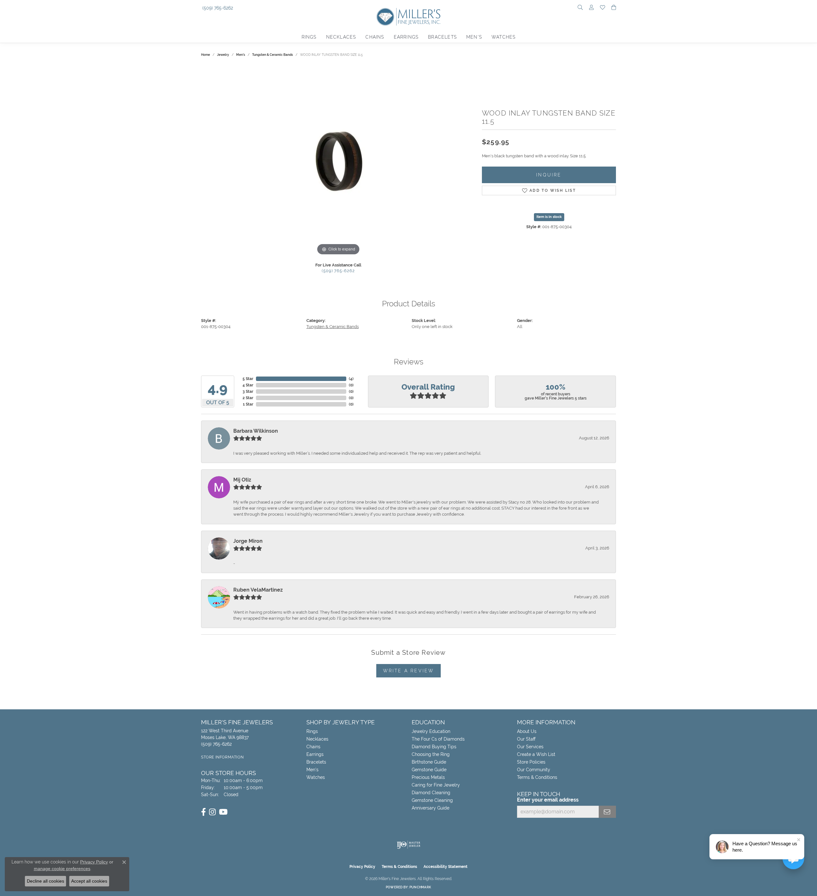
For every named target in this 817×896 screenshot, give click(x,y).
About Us (526, 731)
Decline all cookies (45, 881)
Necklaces (341, 37)
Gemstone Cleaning (432, 800)
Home (205, 54)
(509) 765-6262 (338, 270)
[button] (580, 8)
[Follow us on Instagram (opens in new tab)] (212, 812)
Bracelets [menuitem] (316, 762)
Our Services (530, 746)
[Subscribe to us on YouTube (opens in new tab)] (223, 812)
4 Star (248, 385)
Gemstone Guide (429, 769)
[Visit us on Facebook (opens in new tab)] (203, 812)
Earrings (406, 37)
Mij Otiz (242, 480)
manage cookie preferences (62, 868)
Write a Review (408, 670)
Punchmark (420, 887)
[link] (217, 8)
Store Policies (531, 762)
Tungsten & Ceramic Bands (272, 54)
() (351, 379)
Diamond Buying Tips (434, 746)
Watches (503, 37)
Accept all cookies (89, 881)
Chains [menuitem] (313, 746)
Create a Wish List (536, 754)
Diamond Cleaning (431, 792)
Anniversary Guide (430, 807)
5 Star (248, 379)
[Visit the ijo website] (409, 845)
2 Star (248, 398)
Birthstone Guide (429, 762)
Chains (374, 37)
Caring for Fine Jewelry (436, 785)
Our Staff (526, 739)
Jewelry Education (431, 731)
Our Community (533, 769)
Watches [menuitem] (315, 777)
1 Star (248, 404)
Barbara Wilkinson (255, 431)
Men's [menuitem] (312, 769)
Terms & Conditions (537, 777)
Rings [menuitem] (312, 731)
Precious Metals (428, 777)
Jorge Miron (248, 541)
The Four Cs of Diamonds (438, 739)
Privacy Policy (362, 866)
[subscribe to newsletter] (607, 812)
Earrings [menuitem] (315, 754)
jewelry (223, 54)
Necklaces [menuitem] (317, 739)
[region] (338, 161)
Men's (474, 37)
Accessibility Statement (445, 866)
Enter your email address (548, 800)
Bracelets (442, 37)
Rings (309, 37)
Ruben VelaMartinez (258, 590)
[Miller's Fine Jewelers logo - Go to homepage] (408, 20)
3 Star (248, 391)
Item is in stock (549, 217)
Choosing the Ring (431, 754)
